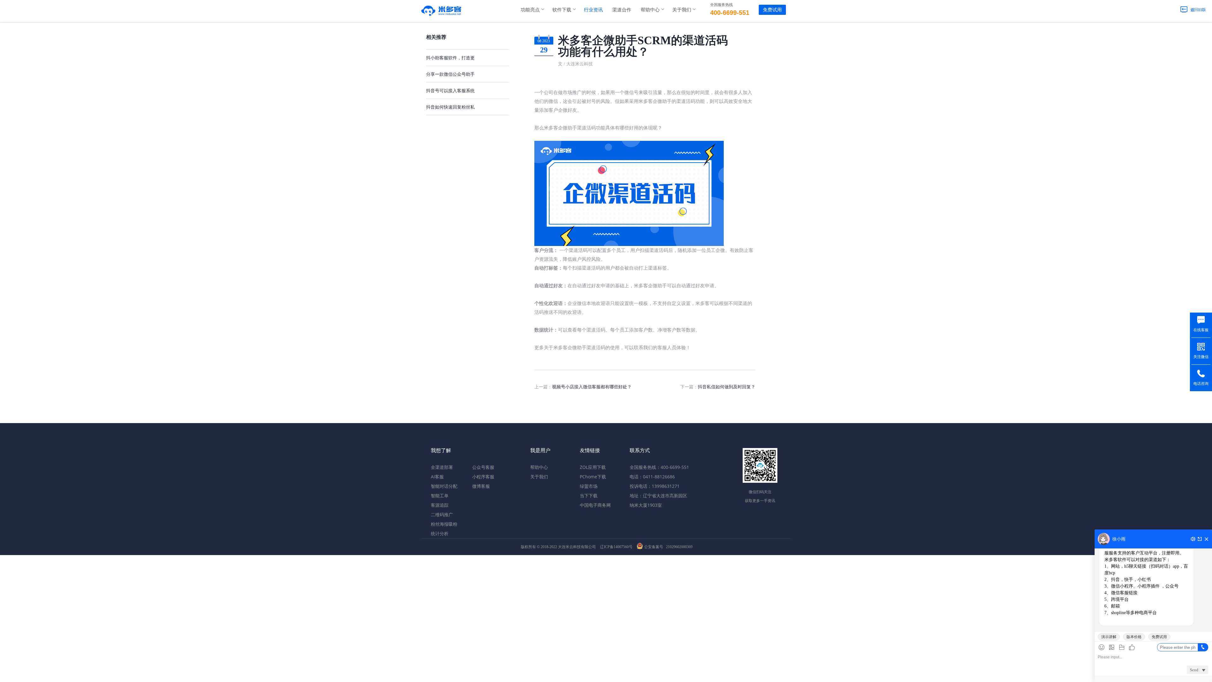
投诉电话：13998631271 (655, 486)
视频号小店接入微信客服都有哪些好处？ (592, 387)
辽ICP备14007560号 (616, 547)
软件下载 (561, 9)
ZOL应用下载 (593, 467)
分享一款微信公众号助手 (450, 74)
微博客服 (481, 486)
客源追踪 (440, 505)
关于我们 (681, 9)
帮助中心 (650, 9)
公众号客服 (483, 467)
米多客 (441, 9)
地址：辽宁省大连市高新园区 (658, 496)
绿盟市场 (588, 486)
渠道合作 (621, 9)
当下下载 (588, 496)
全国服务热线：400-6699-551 (659, 467)
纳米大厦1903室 (646, 505)
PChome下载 (593, 477)
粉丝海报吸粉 (444, 524)
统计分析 (440, 533)
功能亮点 (530, 9)
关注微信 (1201, 357)
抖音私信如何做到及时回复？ (726, 387)
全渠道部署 (442, 467)
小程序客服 (483, 477)
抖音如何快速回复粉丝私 (450, 107)
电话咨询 (1201, 383)
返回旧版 (1193, 9)
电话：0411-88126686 (652, 477)
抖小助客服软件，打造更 (450, 58)
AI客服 (437, 477)
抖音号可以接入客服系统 (450, 90)
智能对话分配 (444, 486)
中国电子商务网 (595, 505)
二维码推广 (442, 514)
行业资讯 (593, 9)
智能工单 (440, 496)
